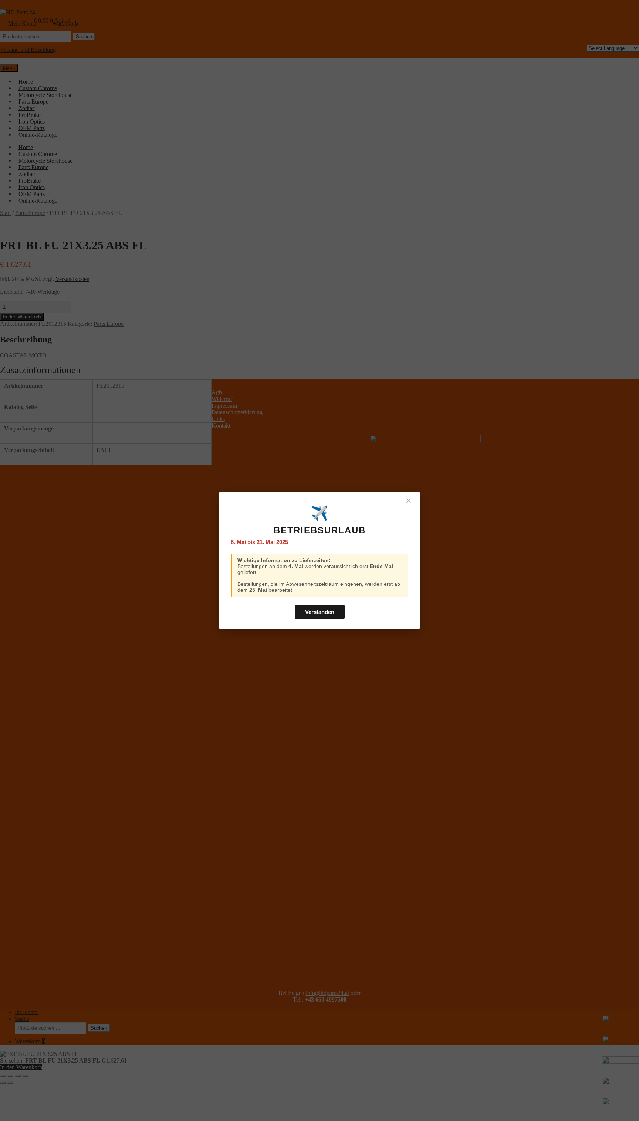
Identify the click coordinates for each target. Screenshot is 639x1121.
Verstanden (319, 612)
